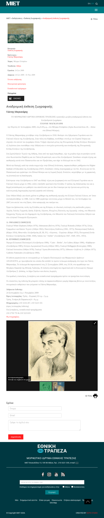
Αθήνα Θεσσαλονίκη (74, 487)
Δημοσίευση (16, 437)
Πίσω (95, 19)
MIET (8, 18)
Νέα (16, 500)
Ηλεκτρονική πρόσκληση (17, 84)
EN (89, 3)
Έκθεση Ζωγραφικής (32, 18)
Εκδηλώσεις (17, 18)
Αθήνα (18, 66)
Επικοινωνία (57, 500)
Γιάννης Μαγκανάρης (15, 57)
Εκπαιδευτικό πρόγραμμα (17, 88)
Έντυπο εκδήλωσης (15, 79)
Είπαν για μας (44, 500)
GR (92, 3)
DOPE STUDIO (92, 513)
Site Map (53, 502)
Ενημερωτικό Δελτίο (28, 500)
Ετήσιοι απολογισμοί (72, 500)
